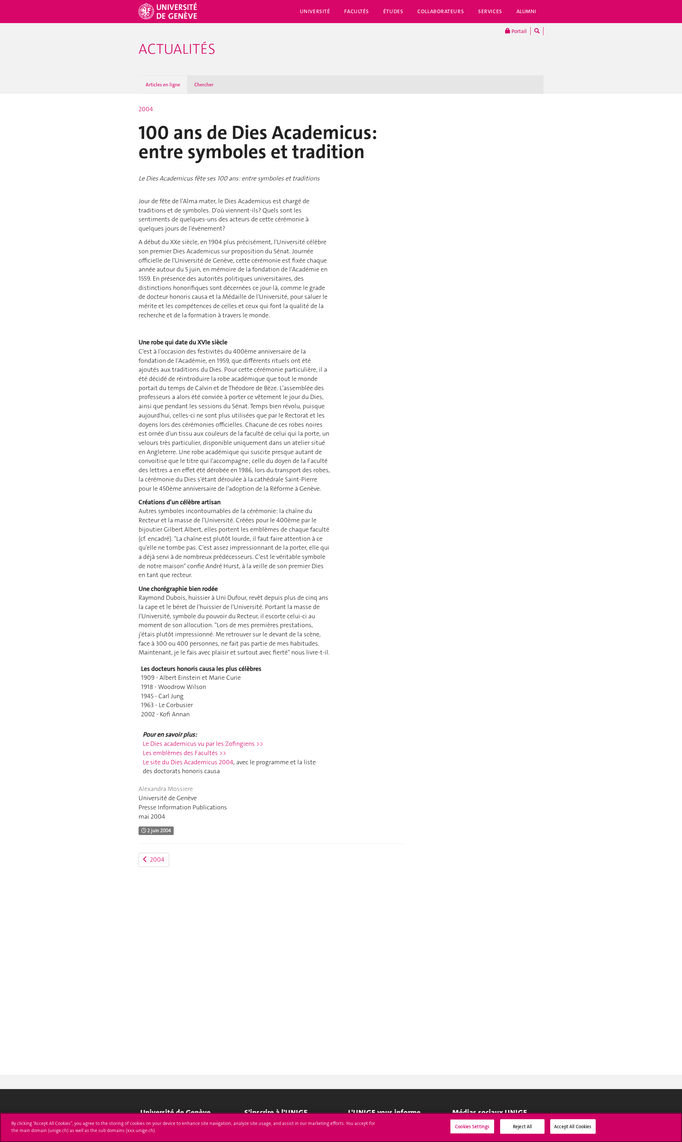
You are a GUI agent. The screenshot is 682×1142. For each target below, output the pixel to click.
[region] (341, 1127)
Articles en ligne (163, 84)
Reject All (522, 1127)
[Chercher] (537, 31)
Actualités (177, 49)
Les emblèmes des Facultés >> (184, 753)
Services (490, 11)
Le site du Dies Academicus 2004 (188, 762)
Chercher (203, 84)
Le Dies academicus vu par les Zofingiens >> (203, 743)
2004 (146, 109)
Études (393, 11)
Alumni (526, 11)
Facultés (356, 11)
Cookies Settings (472, 1127)
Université (315, 11)
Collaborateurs (440, 11)
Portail (518, 31)
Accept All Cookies (572, 1127)
